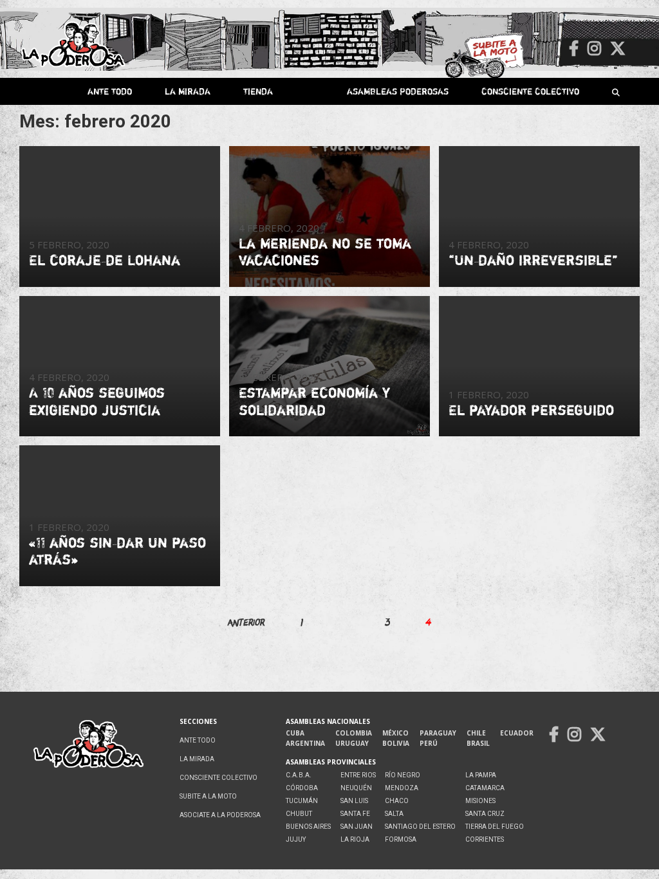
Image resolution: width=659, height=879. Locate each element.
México (395, 732)
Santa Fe (355, 813)
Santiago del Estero (420, 826)
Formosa (400, 839)
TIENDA (258, 91)
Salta (394, 813)
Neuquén (356, 787)
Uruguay (352, 743)
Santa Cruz (485, 813)
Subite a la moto (208, 796)
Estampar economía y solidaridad (314, 401)
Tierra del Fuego (494, 826)
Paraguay (438, 732)
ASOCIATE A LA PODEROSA (220, 815)
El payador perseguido (531, 410)
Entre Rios (358, 775)
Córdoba (302, 787)
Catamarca (485, 787)
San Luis (354, 800)
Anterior (246, 622)
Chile (476, 732)
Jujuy (296, 839)
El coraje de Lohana (104, 260)
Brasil (478, 743)
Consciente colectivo (530, 91)
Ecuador (517, 732)
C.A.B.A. (298, 775)
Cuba (295, 732)
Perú (429, 743)
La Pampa (480, 775)
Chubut (299, 813)
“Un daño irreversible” (533, 260)
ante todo (110, 91)
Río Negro (402, 775)
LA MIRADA (187, 91)
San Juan (356, 826)
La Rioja (354, 839)
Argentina (305, 743)
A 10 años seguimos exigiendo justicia (97, 401)
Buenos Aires (308, 826)
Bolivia (395, 743)
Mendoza (401, 787)
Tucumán (302, 800)
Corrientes (484, 839)
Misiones (480, 800)
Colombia (353, 732)
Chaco (397, 800)
